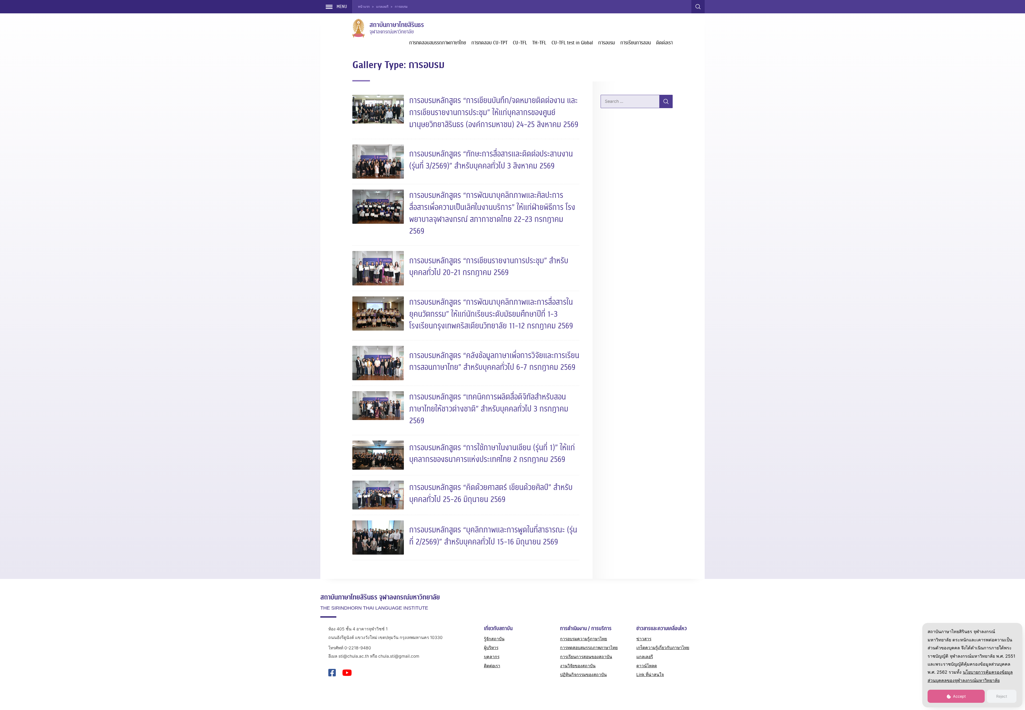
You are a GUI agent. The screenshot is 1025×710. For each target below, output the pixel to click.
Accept (959, 696)
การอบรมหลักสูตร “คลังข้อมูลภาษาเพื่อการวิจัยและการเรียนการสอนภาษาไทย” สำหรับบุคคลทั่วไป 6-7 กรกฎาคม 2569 (494, 361)
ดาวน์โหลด (646, 665)
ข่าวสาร (643, 638)
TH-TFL (539, 42)
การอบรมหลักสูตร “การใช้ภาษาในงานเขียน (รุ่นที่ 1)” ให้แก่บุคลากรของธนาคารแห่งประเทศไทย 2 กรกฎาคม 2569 (492, 453)
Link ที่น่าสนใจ (650, 674)
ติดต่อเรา (664, 42)
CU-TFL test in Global (572, 42)
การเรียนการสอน (635, 42)
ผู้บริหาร (491, 647)
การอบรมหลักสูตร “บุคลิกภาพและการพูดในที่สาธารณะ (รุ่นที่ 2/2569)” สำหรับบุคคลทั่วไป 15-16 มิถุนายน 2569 (493, 536)
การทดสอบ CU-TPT (489, 42)
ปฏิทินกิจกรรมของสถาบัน (583, 674)
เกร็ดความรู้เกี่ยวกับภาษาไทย (662, 647)
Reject (1001, 696)
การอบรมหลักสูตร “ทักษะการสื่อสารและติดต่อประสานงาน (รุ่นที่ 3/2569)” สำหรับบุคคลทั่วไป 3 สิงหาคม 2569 (491, 160)
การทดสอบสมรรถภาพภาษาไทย (437, 42)
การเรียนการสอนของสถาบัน (586, 656)
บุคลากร (491, 656)
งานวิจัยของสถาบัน (578, 665)
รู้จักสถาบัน (494, 638)
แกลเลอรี (644, 656)
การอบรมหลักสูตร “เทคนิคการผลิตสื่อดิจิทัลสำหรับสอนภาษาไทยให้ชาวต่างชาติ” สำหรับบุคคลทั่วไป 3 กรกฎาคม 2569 (488, 409)
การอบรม (606, 42)
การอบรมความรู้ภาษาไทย (583, 638)
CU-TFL (520, 42)
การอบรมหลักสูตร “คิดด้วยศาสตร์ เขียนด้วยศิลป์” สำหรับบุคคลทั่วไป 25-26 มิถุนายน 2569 (491, 493)
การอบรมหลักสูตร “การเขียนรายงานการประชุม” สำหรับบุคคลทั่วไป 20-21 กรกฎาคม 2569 (488, 266)
